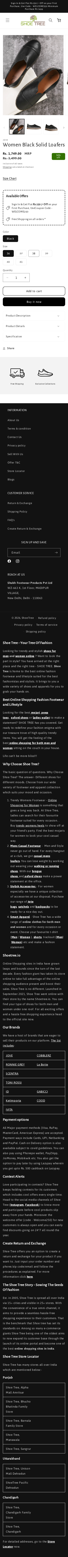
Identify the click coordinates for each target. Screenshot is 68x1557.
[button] (7, 20)
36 (8, 253)
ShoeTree (28, 617)
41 (23, 262)
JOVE (9, 1055)
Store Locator (16, 471)
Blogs (11, 479)
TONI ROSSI (14, 1082)
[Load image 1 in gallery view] (16, 126)
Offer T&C (14, 462)
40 (10, 262)
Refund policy (47, 617)
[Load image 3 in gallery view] (51, 126)
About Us (13, 420)
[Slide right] (64, 128)
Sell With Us (15, 454)
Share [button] (11, 348)
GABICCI (42, 1091)
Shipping (7, 167)
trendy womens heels (30, 825)
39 (48, 254)
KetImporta (13, 1100)
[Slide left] (4, 128)
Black (10, 238)
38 (33, 253)
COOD (41, 1100)
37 (23, 254)
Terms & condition (19, 428)
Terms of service (47, 624)
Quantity (7, 270)
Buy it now (34, 301)
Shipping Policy (17, 511)
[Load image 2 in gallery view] (33, 126)
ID (7, 1091)
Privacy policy (17, 445)
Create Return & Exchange (25, 528)
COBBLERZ (44, 1055)
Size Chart (9, 178)
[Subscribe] (56, 552)
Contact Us (15, 437)
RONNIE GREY (15, 1064)
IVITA (9, 1109)
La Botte (42, 1064)
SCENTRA (12, 1073)
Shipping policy (36, 631)
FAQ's (11, 520)
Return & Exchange (20, 503)
